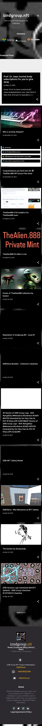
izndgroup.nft (16, 15)
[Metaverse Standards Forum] (8, 41)
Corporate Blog (20, 647)
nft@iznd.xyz (24, 678)
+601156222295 (24, 672)
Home (10, 647)
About (31, 647)
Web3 (21, 649)
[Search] (33, 15)
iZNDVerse (21, 667)
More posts (21, 612)
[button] (37, 99)
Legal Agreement (18, 712)
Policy (29, 712)
